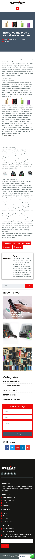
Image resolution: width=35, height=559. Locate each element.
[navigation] (25, 556)
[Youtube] (8, 473)
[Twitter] (5, 473)
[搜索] (29, 286)
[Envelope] (15, 473)
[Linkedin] (11, 473)
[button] (17, 8)
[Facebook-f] (2, 473)
